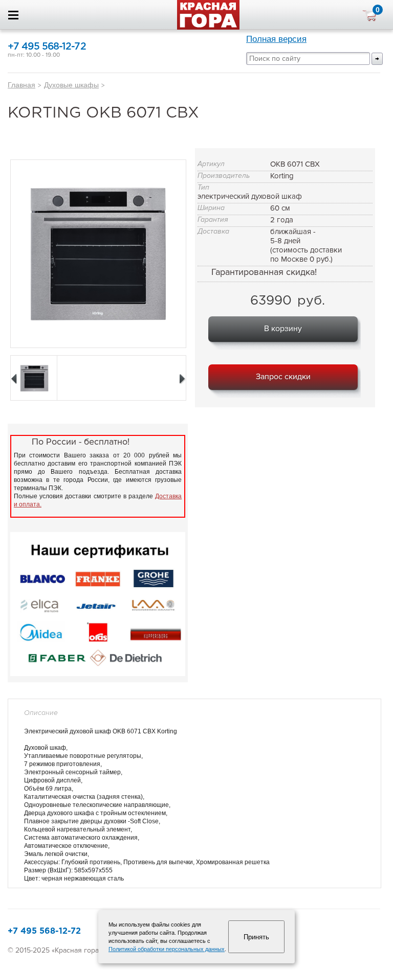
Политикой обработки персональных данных (166, 949)
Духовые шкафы (71, 84)
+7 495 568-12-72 (47, 46)
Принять (256, 937)
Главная (21, 84)
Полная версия (276, 39)
